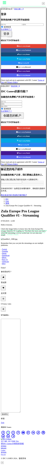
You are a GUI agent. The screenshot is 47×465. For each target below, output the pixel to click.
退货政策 (3, 452)
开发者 (13, 441)
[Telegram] (13, 436)
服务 (5, 441)
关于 (2, 441)
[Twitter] (8, 432)
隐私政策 (3, 448)
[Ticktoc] (38, 432)
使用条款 (3, 446)
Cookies (3, 450)
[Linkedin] (8, 436)
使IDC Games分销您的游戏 (12, 444)
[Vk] (33, 432)
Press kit (3, 454)
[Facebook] (3, 432)
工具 (9, 441)
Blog (17, 441)
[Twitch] (28, 432)
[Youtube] (23, 432)
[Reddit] (3, 436)
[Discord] (43, 432)
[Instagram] (13, 432)
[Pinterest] (18, 432)
